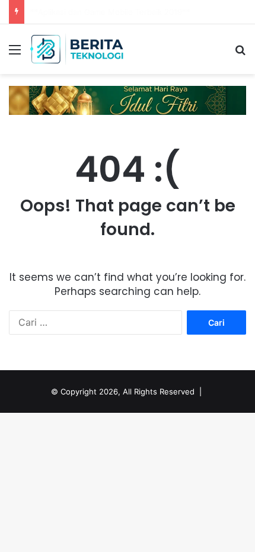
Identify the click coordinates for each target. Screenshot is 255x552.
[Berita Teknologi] (77, 49)
